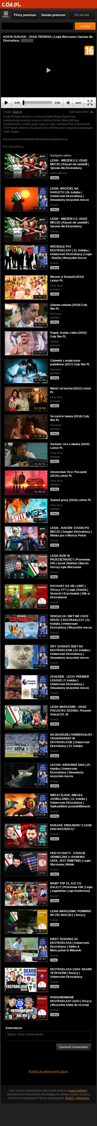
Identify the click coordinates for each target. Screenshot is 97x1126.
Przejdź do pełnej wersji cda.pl (49, 1071)
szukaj (85, 26)
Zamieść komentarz (73, 1047)
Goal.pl (17, 112)
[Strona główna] (11, 5)
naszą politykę (77, 1090)
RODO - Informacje (77, 1098)
